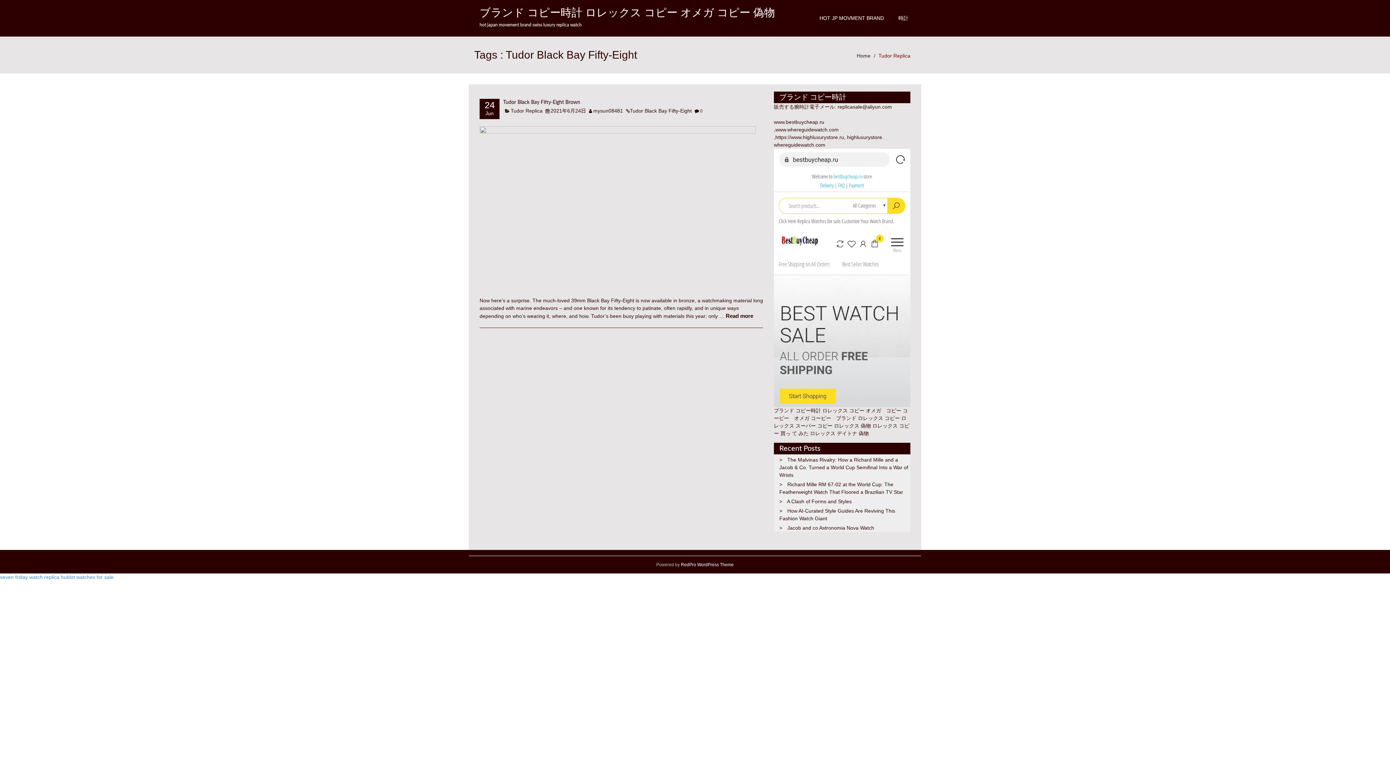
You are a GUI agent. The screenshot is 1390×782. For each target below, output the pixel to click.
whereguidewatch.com (799, 145)
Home (864, 56)
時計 (903, 18)
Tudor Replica (894, 56)
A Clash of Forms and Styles (819, 501)
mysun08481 (608, 111)
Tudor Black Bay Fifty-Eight (661, 111)
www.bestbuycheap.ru (799, 122)
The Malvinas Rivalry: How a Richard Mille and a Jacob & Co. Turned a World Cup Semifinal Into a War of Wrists (843, 467)
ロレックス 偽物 (852, 426)
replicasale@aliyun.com (865, 107)
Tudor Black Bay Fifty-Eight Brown (541, 102)
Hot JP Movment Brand (852, 18)
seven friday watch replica (29, 577)
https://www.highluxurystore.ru (809, 137)
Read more (739, 316)
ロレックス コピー (879, 418)
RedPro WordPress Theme (707, 564)
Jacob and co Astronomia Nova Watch (830, 528)
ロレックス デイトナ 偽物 (839, 433)
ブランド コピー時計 (797, 410)
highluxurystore (864, 137)
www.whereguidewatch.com (807, 130)
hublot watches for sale (87, 577)
